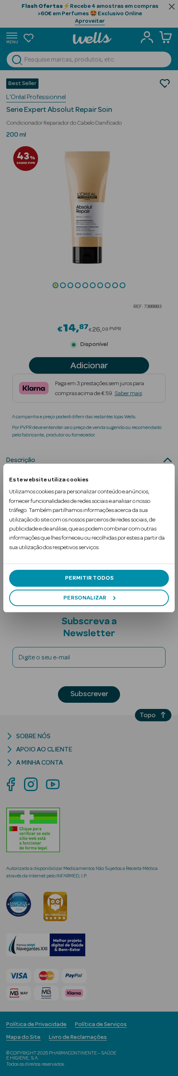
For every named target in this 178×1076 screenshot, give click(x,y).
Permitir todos (89, 578)
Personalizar (84, 598)
